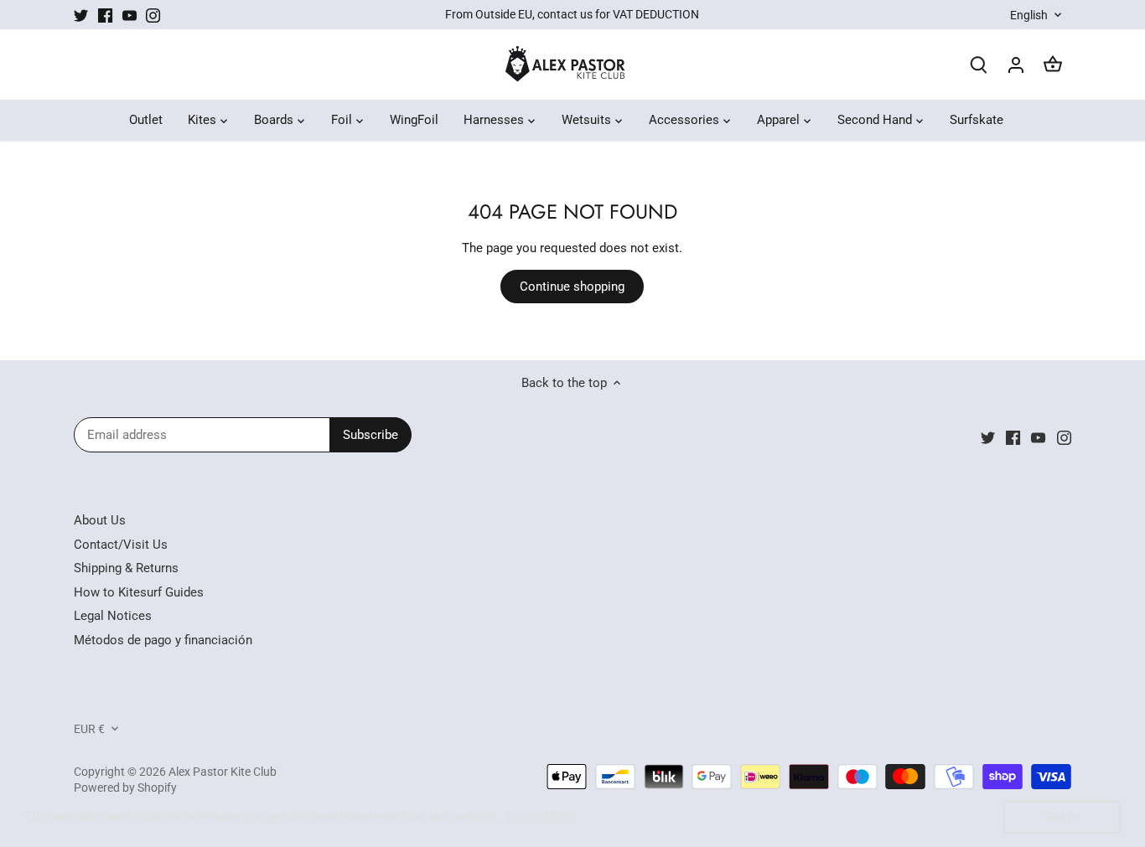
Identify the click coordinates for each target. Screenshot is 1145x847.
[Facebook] (105, 14)
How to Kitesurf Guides (139, 592)
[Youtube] (129, 14)
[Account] (1015, 65)
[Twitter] (81, 14)
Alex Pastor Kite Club (222, 771)
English (1029, 15)
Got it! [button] (1062, 817)
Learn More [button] (540, 816)
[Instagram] (153, 14)
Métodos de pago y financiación (163, 640)
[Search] (979, 65)
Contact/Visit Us (121, 544)
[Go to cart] (1053, 65)
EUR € (89, 729)
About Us (100, 520)
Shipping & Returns (126, 568)
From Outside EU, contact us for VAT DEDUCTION (572, 14)
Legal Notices (113, 615)
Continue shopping (572, 286)
